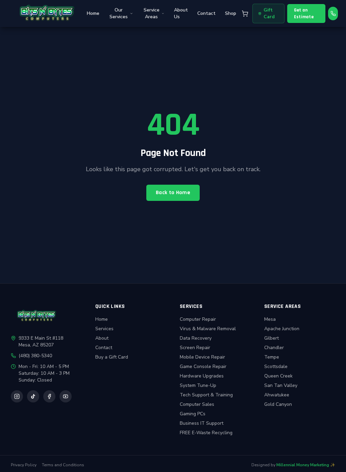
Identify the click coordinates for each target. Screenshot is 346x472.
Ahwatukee (276, 395)
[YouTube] (65, 396)
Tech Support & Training (206, 395)
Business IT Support (201, 423)
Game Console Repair (203, 366)
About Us (181, 13)
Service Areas (151, 13)
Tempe (271, 357)
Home (93, 13)
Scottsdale (276, 366)
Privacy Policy (23, 465)
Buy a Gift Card (111, 357)
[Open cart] (245, 13)
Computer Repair (198, 319)
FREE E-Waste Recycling (206, 432)
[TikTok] (33, 396)
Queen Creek (278, 376)
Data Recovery (196, 338)
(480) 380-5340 (35, 355)
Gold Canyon (278, 404)
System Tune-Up (198, 385)
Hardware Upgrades (202, 376)
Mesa (270, 319)
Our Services (118, 13)
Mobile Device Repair (202, 357)
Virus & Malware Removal (208, 328)
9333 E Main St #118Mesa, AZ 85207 (41, 341)
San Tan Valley (280, 385)
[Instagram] (17, 396)
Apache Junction (281, 328)
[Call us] (333, 13)
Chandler (274, 347)
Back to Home (173, 192)
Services (104, 328)
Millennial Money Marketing (302, 465)
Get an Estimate (304, 13)
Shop (230, 13)
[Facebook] (49, 396)
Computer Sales (197, 404)
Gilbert (271, 338)
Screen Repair (195, 347)
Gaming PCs (192, 414)
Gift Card (269, 13)
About (101, 338)
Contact (206, 13)
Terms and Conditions (63, 465)
